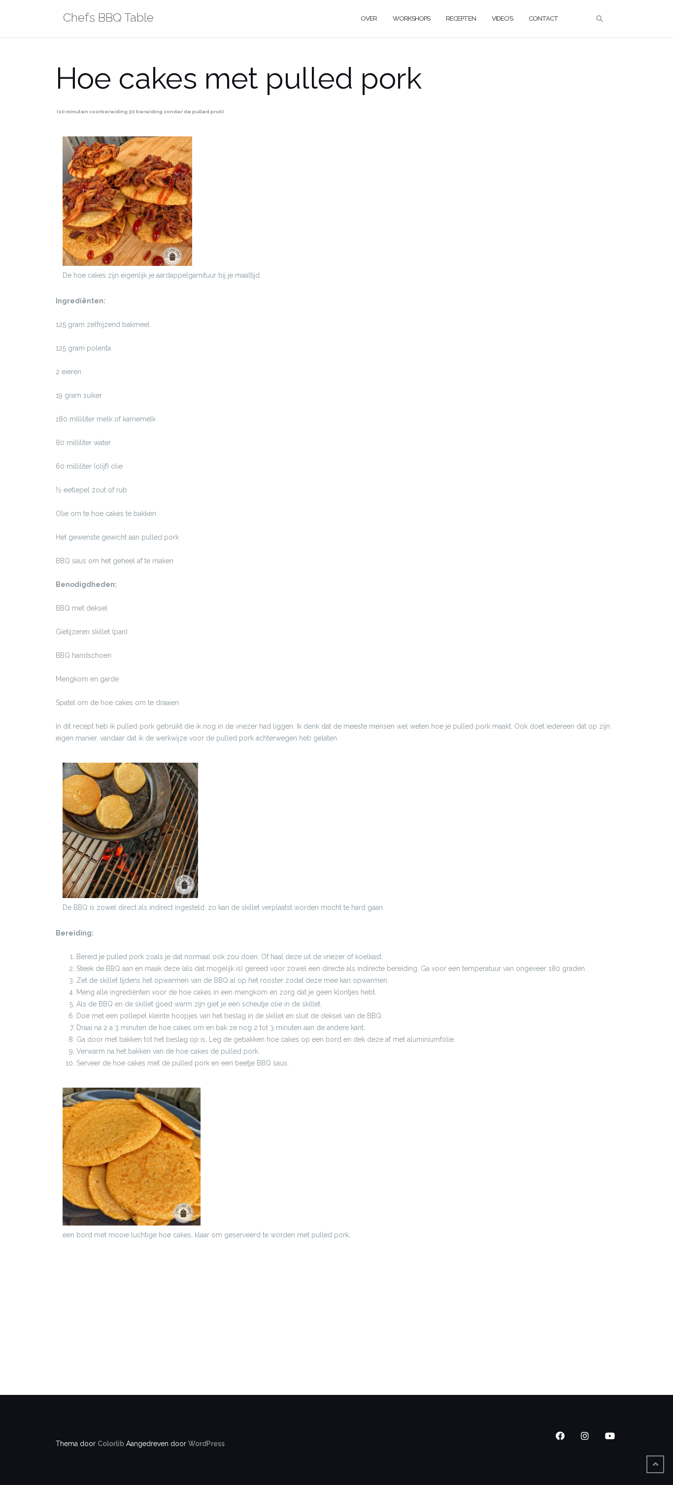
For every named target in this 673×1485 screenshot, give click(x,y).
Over (369, 18)
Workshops (411, 18)
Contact (543, 18)
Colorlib (111, 1444)
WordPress (206, 1444)
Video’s (502, 18)
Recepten (461, 18)
